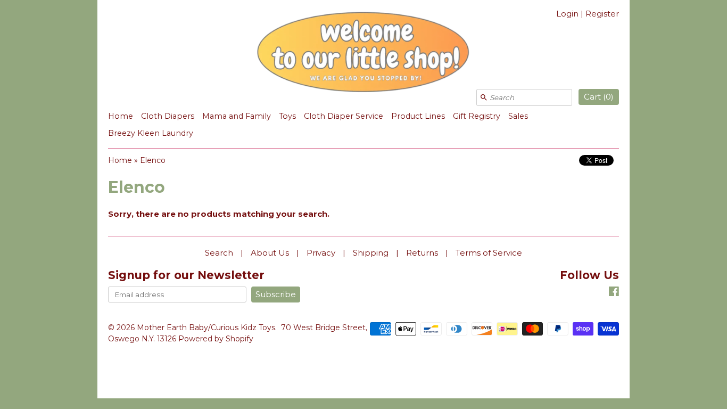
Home (120, 116)
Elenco (153, 160)
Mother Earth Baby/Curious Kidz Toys (206, 327)
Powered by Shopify (215, 338)
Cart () (599, 97)
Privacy (321, 253)
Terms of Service (489, 253)
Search (219, 253)
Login (567, 14)
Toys (287, 116)
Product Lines (418, 116)
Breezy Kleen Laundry (150, 133)
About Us (270, 253)
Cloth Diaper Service (343, 116)
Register (602, 14)
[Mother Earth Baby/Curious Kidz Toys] (363, 54)
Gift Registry (476, 116)
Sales (518, 116)
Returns (422, 253)
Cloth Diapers (167, 116)
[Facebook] (614, 293)
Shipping (371, 253)
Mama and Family (236, 116)
